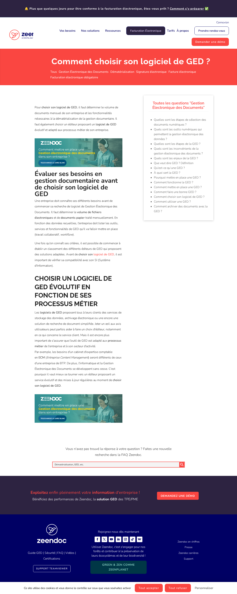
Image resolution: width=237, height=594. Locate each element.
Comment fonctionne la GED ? (173, 182)
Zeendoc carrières (188, 553)
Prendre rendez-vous (211, 31)
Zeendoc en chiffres (189, 541)
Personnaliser (204, 588)
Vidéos (69, 553)
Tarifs (171, 31)
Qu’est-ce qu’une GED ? (169, 168)
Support (188, 558)
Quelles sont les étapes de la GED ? (177, 144)
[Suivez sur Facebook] (97, 539)
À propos (183, 31)
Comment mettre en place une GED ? (178, 187)
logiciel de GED (104, 254)
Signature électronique (151, 72)
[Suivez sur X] (104, 539)
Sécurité (50, 553)
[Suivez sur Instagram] (125, 539)
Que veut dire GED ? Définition (173, 163)
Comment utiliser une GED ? (172, 202)
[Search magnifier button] (181, 464)
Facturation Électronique (145, 31)
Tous (53, 72)
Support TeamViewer (52, 568)
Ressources (113, 31)
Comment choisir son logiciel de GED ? (179, 197)
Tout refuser (177, 588)
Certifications (51, 559)
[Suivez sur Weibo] (139, 539)
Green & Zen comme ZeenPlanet (118, 567)
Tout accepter (148, 588)
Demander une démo (210, 42)
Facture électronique (182, 72)
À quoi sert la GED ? (167, 173)
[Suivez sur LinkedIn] (118, 539)
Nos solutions (90, 31)
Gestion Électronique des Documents (84, 72)
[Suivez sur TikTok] (132, 539)
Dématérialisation (122, 72)
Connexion (222, 22)
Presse (188, 547)
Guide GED (35, 553)
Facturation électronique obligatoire (74, 77)
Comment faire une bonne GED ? (175, 192)
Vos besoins (67, 31)
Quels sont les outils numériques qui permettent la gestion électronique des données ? (178, 134)
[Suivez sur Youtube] (111, 539)
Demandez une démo (178, 496)
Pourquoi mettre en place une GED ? (177, 178)
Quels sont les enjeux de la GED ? (176, 158)
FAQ (60, 553)
